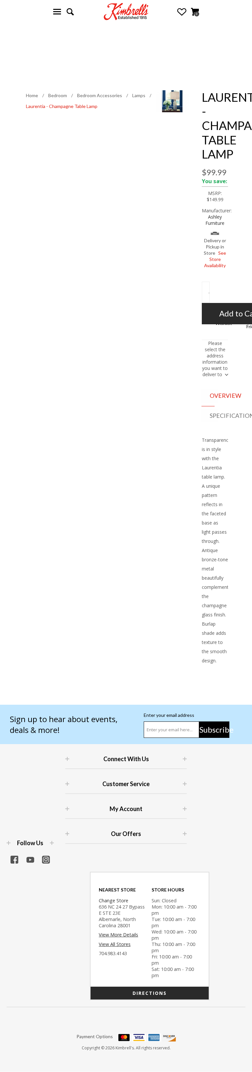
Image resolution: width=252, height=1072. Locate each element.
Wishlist (181, 11)
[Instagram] (45, 860)
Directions (150, 993)
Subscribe (214, 729)
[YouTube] (30, 860)
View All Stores (115, 944)
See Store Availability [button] (215, 259)
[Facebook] (14, 860)
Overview (214, 395)
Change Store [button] (113, 900)
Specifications (214, 415)
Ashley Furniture (214, 220)
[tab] (208, 396)
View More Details (118, 935)
